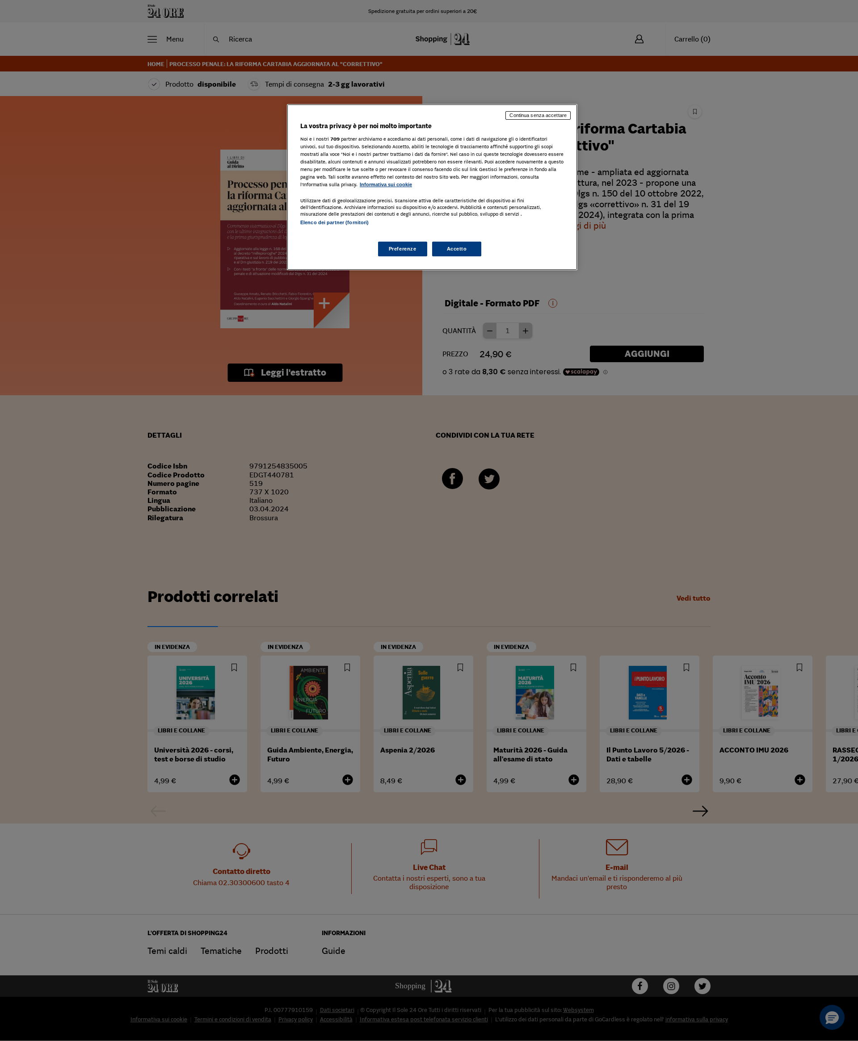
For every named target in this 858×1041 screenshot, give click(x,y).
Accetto (457, 248)
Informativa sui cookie (386, 184)
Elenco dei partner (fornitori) (334, 222)
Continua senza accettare (538, 115)
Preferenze (402, 248)
